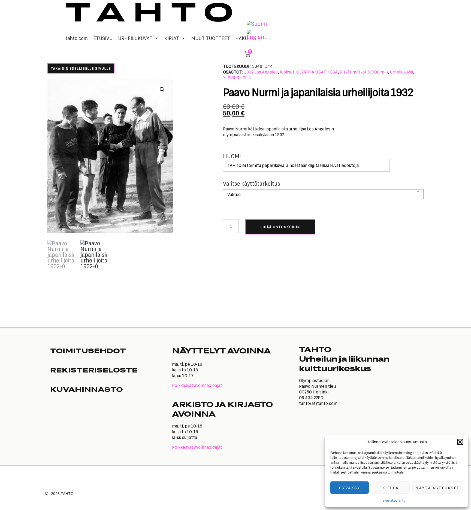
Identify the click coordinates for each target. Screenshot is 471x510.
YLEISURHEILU (237, 77)
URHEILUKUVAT (135, 38)
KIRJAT (171, 38)
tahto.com (76, 38)
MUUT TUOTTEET (210, 38)
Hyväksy (349, 487)
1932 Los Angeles (261, 71)
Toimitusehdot (88, 350)
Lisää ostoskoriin (280, 227)
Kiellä (390, 487)
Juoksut (287, 71)
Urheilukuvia (401, 71)
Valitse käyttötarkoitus (251, 184)
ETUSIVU (103, 38)
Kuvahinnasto (86, 389)
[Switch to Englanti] (257, 34)
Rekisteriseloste (94, 370)
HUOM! (232, 156)
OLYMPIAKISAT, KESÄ (317, 71)
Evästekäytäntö (394, 500)
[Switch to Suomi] (257, 23)
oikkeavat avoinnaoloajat (198, 385)
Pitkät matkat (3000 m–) (364, 71)
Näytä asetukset (437, 487)
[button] (460, 442)
